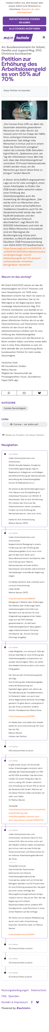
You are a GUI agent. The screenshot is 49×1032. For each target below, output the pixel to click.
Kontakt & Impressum (15, 1002)
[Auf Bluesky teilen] (39, 393)
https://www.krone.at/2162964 (22, 716)
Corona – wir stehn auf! (25, 424)
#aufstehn (23, 1008)
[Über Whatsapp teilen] (9, 393)
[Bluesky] (37, 1002)
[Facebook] (32, 1002)
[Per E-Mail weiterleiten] (24, 393)
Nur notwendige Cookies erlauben (24, 21)
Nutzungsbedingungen (15, 990)
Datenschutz (38, 990)
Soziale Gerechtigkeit (15, 408)
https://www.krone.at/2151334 (21, 934)
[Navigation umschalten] (43, 37)
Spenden (13, 996)
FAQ (4, 996)
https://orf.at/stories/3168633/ (22, 598)
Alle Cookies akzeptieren (24, 28)
